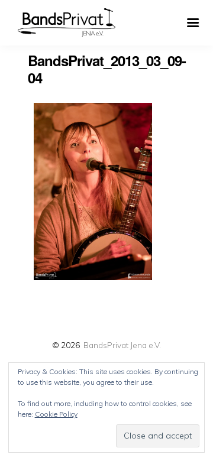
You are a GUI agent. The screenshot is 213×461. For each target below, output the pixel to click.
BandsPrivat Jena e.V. (122, 345)
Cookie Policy (56, 414)
